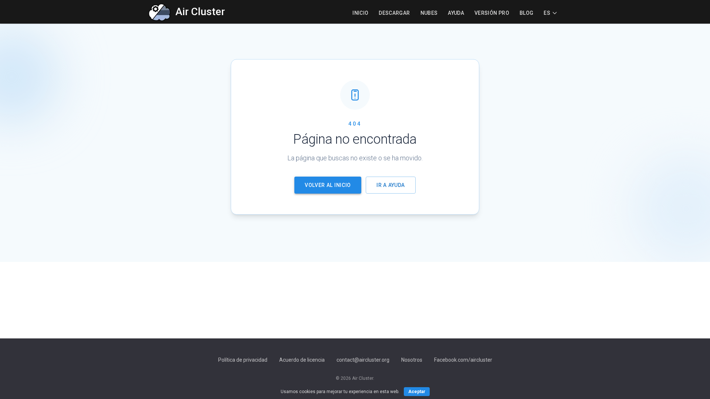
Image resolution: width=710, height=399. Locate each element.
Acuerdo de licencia (302, 360)
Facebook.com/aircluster (463, 360)
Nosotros (411, 360)
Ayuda (456, 13)
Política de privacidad (242, 360)
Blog (526, 13)
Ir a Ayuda (390, 185)
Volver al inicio (328, 185)
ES (547, 13)
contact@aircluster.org (363, 360)
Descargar (394, 13)
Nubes (429, 13)
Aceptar (416, 391)
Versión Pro (491, 13)
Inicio (360, 13)
